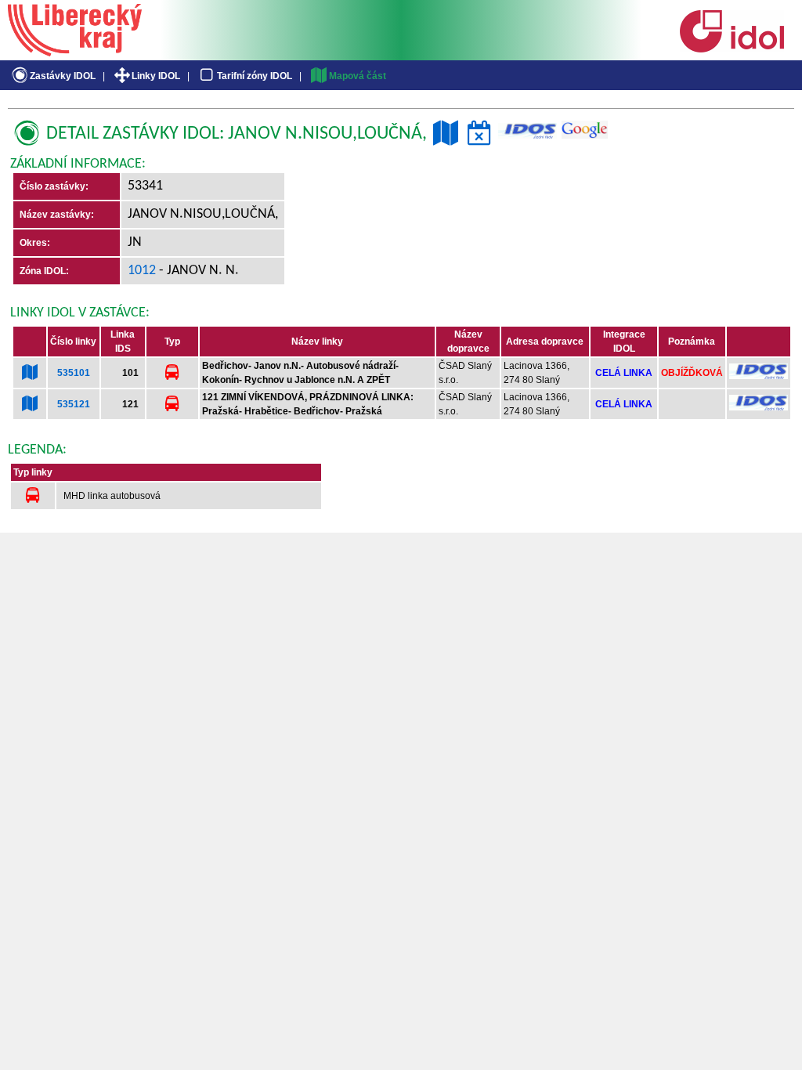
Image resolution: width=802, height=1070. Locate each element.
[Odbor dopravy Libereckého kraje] (75, 51)
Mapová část (357, 75)
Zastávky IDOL (63, 75)
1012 (142, 270)
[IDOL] (731, 49)
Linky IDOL (156, 75)
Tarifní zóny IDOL (254, 75)
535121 (73, 404)
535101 (73, 372)
